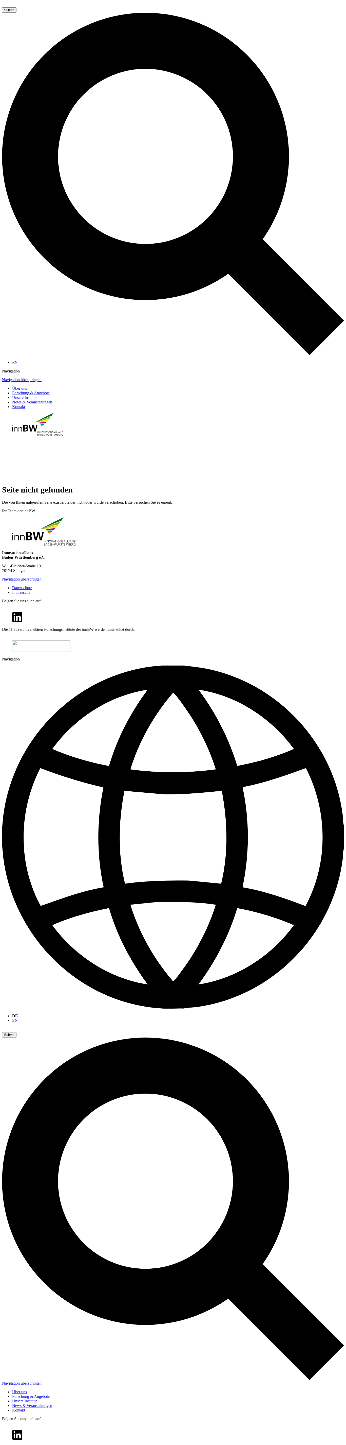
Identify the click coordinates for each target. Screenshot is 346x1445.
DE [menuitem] (15, 1016)
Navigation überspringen (22, 380)
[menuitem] (15, 362)
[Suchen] (173, 354)
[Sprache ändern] (173, 838)
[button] (173, 371)
